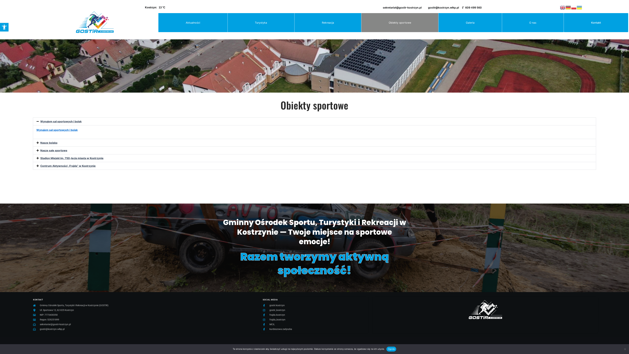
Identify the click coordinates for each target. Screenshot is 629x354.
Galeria (470, 22)
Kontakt (596, 22)
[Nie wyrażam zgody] (625, 349)
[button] (4, 27)
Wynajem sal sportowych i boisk (61, 121)
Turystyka (261, 22)
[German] (568, 7)
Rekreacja (328, 22)
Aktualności (193, 22)
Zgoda (391, 349)
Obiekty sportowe (400, 22)
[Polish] (574, 7)
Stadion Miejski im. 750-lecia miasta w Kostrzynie (72, 158)
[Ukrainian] (579, 7)
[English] (563, 7)
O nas (532, 22)
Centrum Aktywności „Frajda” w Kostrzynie (68, 165)
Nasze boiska (48, 142)
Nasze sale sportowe (53, 150)
